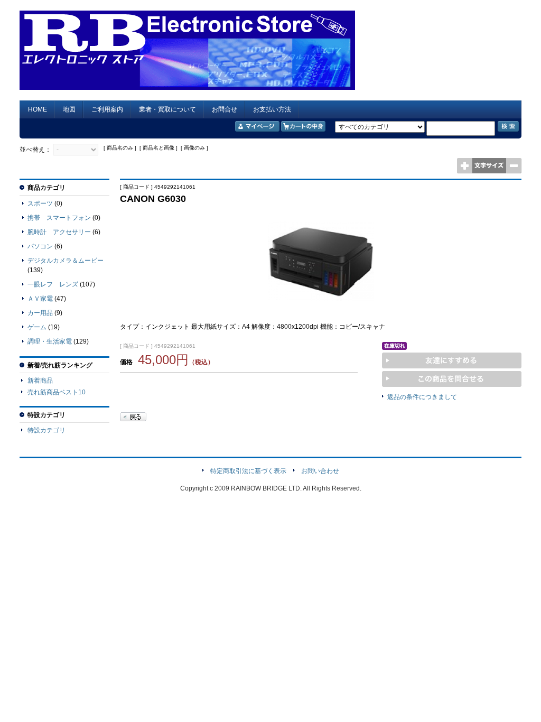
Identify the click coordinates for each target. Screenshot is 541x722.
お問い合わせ (320, 471)
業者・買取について (167, 109)
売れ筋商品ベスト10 (56, 392)
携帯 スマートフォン (59, 217)
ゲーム (36, 327)
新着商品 (40, 380)
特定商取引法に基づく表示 (248, 471)
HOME (37, 109)
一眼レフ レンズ (52, 284)
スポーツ (40, 203)
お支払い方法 (272, 109)
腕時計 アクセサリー (59, 232)
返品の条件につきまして (422, 397)
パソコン (40, 246)
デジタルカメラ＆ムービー (65, 260)
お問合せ (224, 109)
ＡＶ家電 (40, 298)
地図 (69, 109)
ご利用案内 (107, 109)
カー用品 (40, 313)
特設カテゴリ (46, 430)
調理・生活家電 (49, 341)
